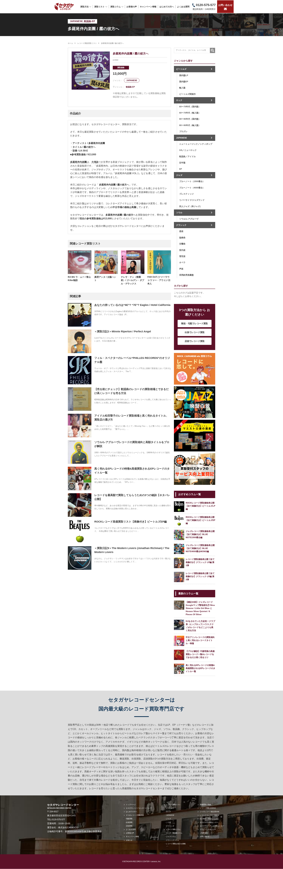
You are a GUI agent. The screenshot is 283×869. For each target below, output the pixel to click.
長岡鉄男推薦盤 (186, 275)
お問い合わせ (225, 5)
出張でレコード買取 (195, 332)
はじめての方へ (166, 6)
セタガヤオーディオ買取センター (212, 826)
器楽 (181, 231)
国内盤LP (183, 75)
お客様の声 (131, 6)
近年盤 (182, 162)
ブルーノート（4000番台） (192, 187)
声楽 (181, 269)
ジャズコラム (171, 836)
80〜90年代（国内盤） (189, 119)
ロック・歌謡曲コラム (174, 833)
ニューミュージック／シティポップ (195, 144)
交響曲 (182, 244)
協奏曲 (182, 237)
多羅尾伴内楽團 (78, 162)
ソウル (179, 212)
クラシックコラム (172, 840)
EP (180, 169)
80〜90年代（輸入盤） (189, 125)
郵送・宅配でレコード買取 (194, 323)
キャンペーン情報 (148, 6)
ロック (179, 100)
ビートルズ (181, 69)
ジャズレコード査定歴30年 (209, 811)
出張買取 (129, 822)
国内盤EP (183, 81)
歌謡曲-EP (89, 21)
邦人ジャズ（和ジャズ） (190, 206)
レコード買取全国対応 (208, 808)
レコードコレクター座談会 (209, 815)
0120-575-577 (58, 819)
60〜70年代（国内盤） (189, 106)
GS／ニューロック (188, 150)
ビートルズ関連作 (187, 94)
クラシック (181, 225)
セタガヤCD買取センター (209, 822)
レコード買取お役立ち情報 (176, 844)
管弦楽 (182, 256)
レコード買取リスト (173, 804)
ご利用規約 (204, 833)
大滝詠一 (96, 162)
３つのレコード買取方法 (135, 815)
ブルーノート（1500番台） (192, 181)
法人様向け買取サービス (209, 819)
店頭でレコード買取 (195, 341)
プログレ (183, 131)
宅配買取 (129, 819)
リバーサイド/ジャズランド (192, 200)
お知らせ (129, 840)
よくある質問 (183, 6)
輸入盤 (182, 88)
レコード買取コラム (173, 829)
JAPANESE (76, 21)
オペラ (182, 262)
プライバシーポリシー (208, 829)
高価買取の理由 (205, 804)
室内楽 (182, 250)
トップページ (131, 804)
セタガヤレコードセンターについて (139, 808)
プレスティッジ (186, 194)
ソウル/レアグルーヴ (188, 219)
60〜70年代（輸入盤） (189, 113)
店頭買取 (129, 826)
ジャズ (179, 175)
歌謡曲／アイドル (187, 156)
